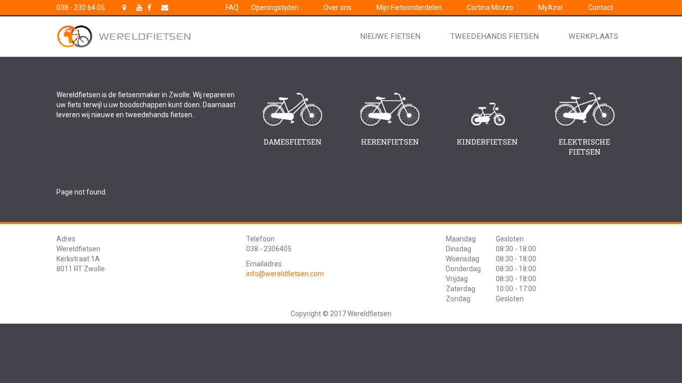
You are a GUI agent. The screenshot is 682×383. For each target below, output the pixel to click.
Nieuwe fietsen (390, 36)
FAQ (232, 7)
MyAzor (550, 7)
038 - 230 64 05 (80, 7)
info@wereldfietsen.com (285, 274)
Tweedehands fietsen (494, 36)
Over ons (337, 7)
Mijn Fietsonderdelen (409, 7)
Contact (600, 7)
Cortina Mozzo (490, 7)
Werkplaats (593, 36)
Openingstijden (275, 7)
